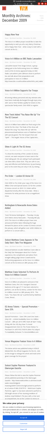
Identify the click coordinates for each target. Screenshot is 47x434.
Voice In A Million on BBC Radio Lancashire (23, 58)
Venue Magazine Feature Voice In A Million (23, 341)
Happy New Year (12, 34)
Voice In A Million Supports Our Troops (21, 90)
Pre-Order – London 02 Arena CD (19, 176)
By (16, 38)
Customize (23, 423)
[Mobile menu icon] (4, 8)
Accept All (23, 418)
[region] (23, 417)
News (6, 38)
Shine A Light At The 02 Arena (17, 146)
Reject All (23, 429)
